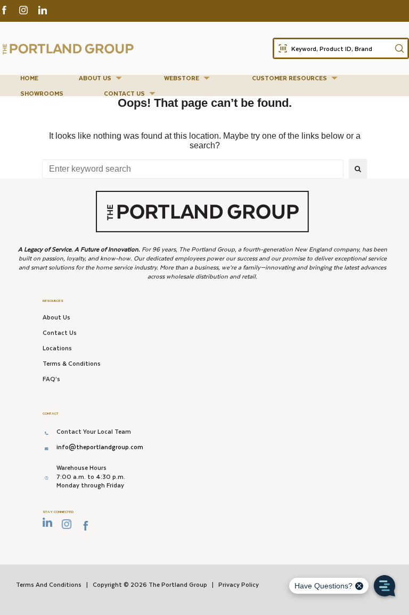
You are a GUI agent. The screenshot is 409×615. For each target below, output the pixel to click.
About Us (56, 317)
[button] (101, 78)
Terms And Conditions (48, 584)
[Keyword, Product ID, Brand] (341, 48)
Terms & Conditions (72, 363)
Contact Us (60, 332)
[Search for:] (192, 169)
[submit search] (399, 48)
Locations (57, 348)
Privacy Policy (238, 584)
